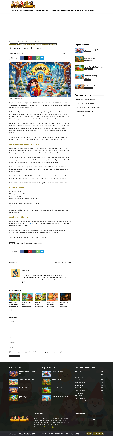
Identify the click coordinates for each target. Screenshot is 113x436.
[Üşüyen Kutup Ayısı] (79, 50)
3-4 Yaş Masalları (13, 44)
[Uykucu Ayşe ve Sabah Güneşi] (52, 297)
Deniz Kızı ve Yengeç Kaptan (60, 396)
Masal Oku (12, 41)
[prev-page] (10, 310)
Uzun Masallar (53, 44)
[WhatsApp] (38, 58)
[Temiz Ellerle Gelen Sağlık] (13, 382)
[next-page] (13, 310)
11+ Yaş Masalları (26, 306)
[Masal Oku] (22, 4)
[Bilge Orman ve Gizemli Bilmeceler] (14, 297)
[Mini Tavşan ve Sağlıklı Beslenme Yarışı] (13, 398)
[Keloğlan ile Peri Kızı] (79, 59)
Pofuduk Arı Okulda (90, 99)
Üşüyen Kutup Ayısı (91, 50)
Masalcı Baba (13, 53)
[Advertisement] (56, 25)
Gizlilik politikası (98, 433)
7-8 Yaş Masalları (26, 41)
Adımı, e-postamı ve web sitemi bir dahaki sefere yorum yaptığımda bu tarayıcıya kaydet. (37, 352)
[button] (101, 10)
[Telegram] (42, 58)
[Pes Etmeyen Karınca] (79, 86)
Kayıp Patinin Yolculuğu (94, 107)
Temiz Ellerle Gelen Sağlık (26, 379)
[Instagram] (22, 281)
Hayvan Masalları (39, 306)
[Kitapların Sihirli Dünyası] (13, 390)
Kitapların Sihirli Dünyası (26, 388)
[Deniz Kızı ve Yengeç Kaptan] (79, 76)
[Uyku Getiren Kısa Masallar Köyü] (13, 374)
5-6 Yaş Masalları (31, 44)
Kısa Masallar (51, 306)
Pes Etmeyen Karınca (91, 86)
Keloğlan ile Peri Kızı (91, 58)
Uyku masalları (29, 243)
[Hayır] (111, 433)
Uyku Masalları (45, 44)
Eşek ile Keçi (13, 262)
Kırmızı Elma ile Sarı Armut (93, 67)
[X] (26, 58)
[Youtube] (94, 419)
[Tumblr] (34, 58)
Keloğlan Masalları (89, 60)
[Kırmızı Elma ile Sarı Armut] (79, 68)
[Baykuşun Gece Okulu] (65, 297)
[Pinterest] (30, 58)
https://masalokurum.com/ (28, 273)
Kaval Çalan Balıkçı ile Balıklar (62, 262)
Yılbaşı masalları (38, 243)
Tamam (89, 433)
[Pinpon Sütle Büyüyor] (40, 297)
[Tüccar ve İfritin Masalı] (27, 297)
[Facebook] (22, 58)
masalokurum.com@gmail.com (49, 427)
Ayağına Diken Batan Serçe (85, 111)
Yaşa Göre (18, 41)
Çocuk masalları (20, 243)
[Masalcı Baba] (15, 276)
